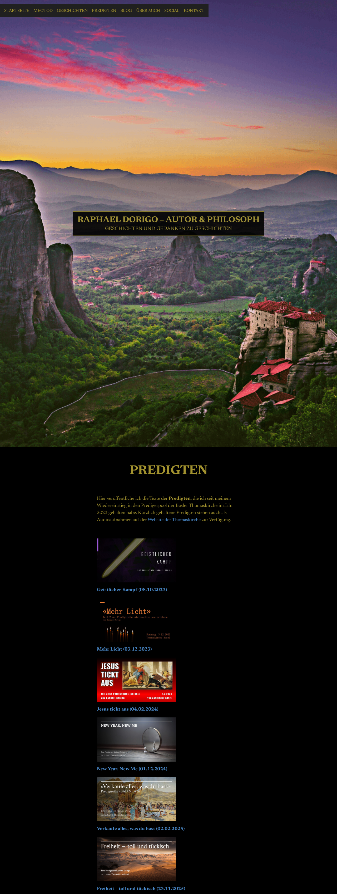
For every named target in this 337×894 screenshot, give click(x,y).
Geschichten (72, 11)
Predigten (104, 11)
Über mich (148, 11)
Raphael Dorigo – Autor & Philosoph (168, 220)
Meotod (43, 11)
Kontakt (194, 11)
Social (172, 11)
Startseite (16, 11)
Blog (126, 11)
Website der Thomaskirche (174, 520)
